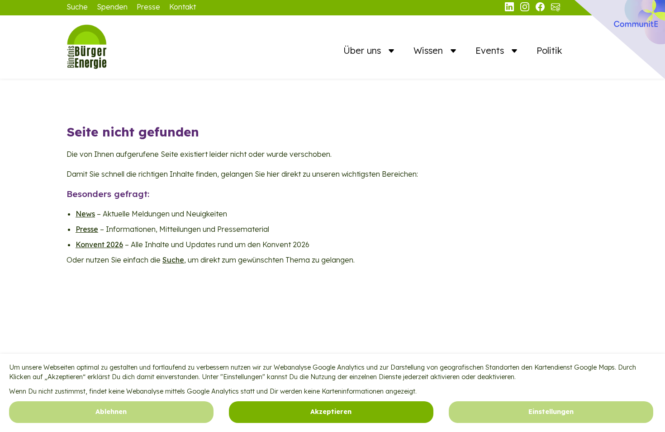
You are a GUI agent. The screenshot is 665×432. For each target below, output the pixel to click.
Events (491, 50)
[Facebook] (541, 8)
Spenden (112, 6)
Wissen (429, 50)
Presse (148, 6)
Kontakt (182, 6)
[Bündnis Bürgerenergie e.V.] (111, 47)
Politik (549, 50)
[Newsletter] (555, 8)
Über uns (363, 50)
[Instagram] (525, 8)
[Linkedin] (510, 8)
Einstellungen (551, 412)
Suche (77, 6)
